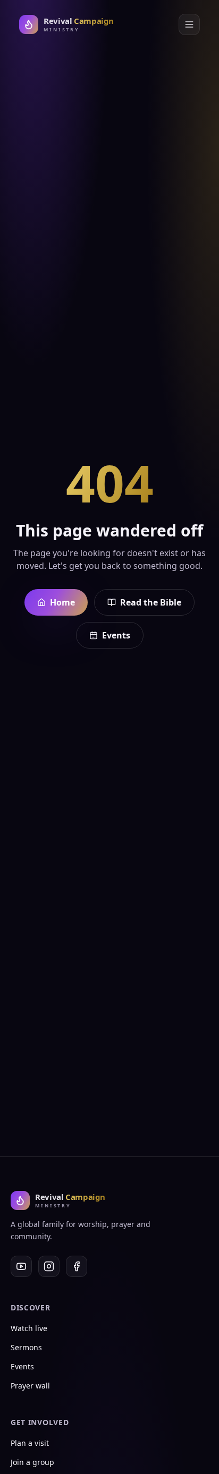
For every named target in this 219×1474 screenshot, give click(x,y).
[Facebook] (76, 1266)
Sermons (26, 1347)
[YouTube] (21, 1266)
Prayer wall (30, 1386)
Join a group (32, 1462)
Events (116, 635)
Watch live (29, 1328)
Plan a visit (30, 1443)
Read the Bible (150, 602)
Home (62, 602)
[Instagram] (49, 1266)
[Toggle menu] (189, 24)
